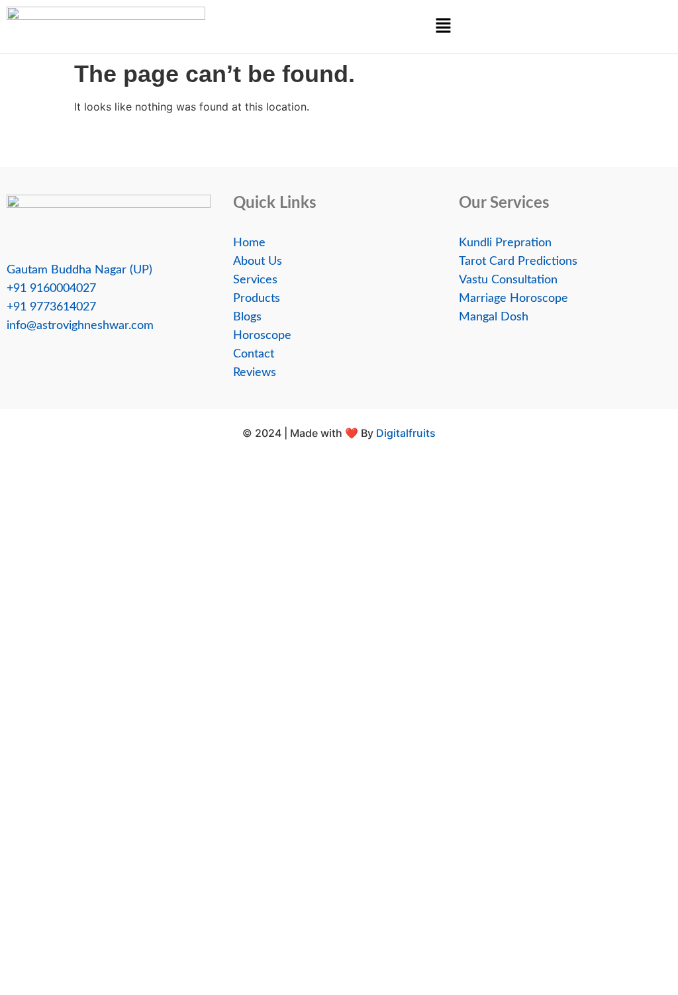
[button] (443, 26)
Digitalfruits (406, 433)
